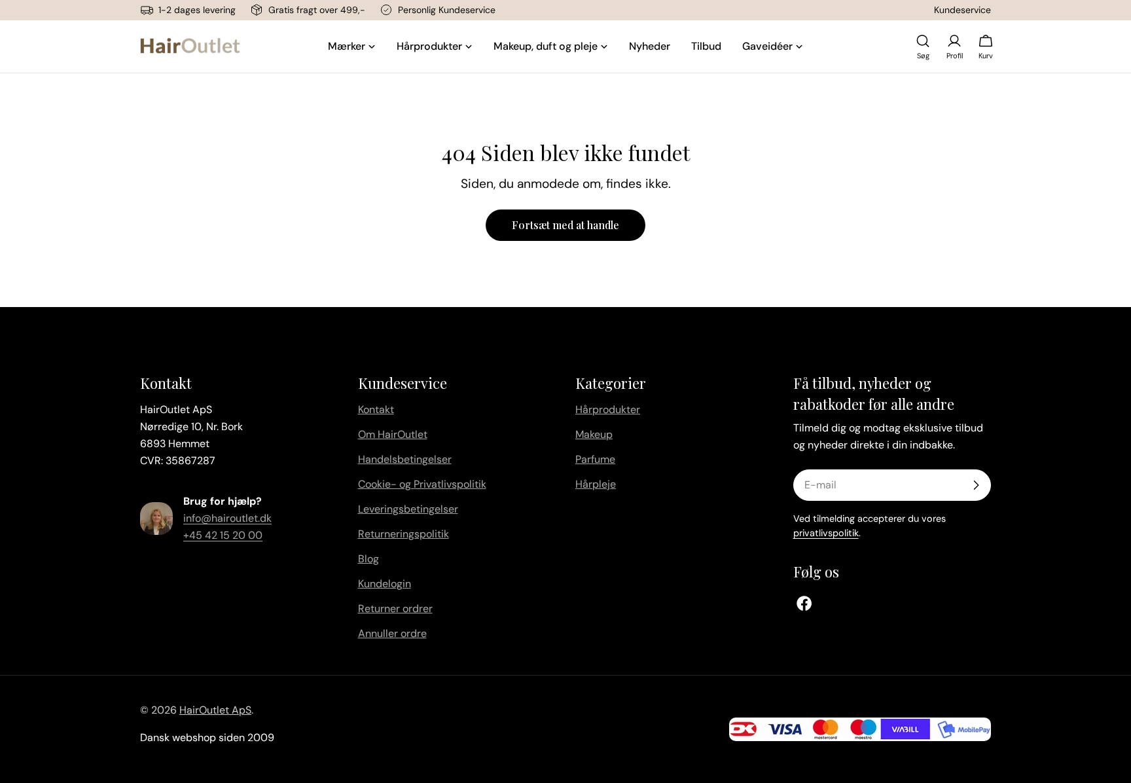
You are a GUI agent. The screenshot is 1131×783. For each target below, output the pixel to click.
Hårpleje (595, 484)
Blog (368, 559)
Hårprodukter (607, 409)
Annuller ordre (392, 633)
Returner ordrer (395, 608)
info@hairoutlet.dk (227, 518)
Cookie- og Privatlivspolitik (422, 484)
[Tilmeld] (976, 485)
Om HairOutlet (392, 434)
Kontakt (376, 409)
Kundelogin (384, 584)
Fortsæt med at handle (565, 225)
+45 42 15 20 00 (222, 535)
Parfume (595, 459)
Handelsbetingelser (405, 459)
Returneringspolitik (403, 534)
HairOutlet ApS (215, 710)
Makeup (594, 434)
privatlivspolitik (826, 533)
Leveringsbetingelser (408, 509)
